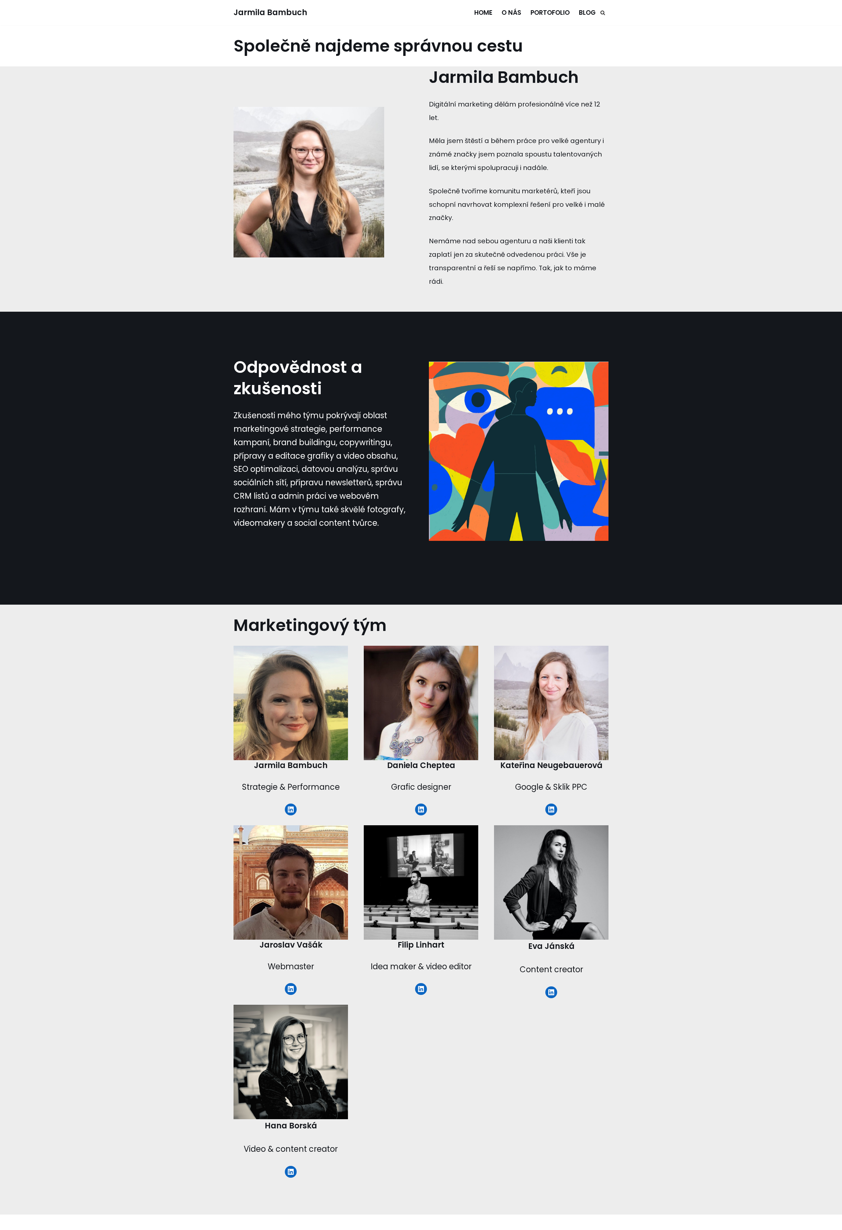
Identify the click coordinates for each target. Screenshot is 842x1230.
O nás (511, 12)
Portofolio (550, 12)
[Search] (602, 12)
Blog (587, 12)
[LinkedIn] (291, 809)
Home (483, 12)
